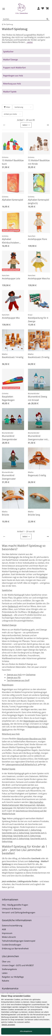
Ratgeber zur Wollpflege (13, 977)
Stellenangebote (9, 969)
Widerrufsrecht (9, 937)
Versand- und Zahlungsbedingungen (18, 912)
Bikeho (4, 354)
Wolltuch (35, 612)
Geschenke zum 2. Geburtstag (15, 833)
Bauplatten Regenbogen (8, 398)
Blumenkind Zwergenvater (9, 477)
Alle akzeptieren (26, 1031)
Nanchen (31, 236)
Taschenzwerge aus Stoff (18, 680)
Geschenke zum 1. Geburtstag (27, 830)
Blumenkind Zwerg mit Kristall (37, 398)
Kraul (30, 315)
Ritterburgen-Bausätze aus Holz (31, 738)
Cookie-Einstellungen (11, 944)
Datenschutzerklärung (12, 925)
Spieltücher (8, 51)
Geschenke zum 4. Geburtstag (27, 835)
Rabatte (5, 980)
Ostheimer (31, 674)
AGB (4, 929)
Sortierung (19, 107)
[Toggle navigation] (3, 8)
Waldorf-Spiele (8, 769)
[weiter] (47, 125)
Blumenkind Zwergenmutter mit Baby (38, 437)
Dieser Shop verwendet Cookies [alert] (15, 996)
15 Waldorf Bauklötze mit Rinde (39, 162)
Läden (4, 973)
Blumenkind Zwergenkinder (9, 437)
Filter (8, 107)
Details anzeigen (8, 1024)
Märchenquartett (27, 805)
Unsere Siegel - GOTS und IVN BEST (18, 965)
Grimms (5, 157)
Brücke (5, 514)
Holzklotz (43, 577)
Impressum (7, 933)
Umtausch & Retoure (11, 908)
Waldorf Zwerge (10, 59)
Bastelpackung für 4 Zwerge (38, 319)
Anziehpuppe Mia (11, 317)
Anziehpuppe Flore (37, 239)
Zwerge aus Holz (14, 674)
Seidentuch (13, 606)
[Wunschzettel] (43, 8)
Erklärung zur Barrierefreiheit (15, 948)
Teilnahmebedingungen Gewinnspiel (18, 941)
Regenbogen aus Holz (13, 75)
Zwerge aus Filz (13, 677)
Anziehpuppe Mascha (39, 278)
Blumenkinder (33, 393)
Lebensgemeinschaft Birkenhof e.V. (21, 764)
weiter (30, 42)
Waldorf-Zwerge (9, 625)
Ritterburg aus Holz (12, 83)
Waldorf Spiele (9, 91)
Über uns (6, 961)
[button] (39, 8)
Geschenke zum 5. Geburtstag (15, 838)
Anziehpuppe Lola (11, 278)
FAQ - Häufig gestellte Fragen (15, 905)
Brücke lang (34, 514)
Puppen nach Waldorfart (14, 67)
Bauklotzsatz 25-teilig (38, 357)
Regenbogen (7, 684)
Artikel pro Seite (10, 114)
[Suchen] (48, 19)
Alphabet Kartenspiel (12, 199)
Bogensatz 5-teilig (37, 475)
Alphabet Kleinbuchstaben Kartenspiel (10, 241)
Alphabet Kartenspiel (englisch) (38, 201)
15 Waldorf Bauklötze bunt (13, 162)
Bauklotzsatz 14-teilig (12, 357)
